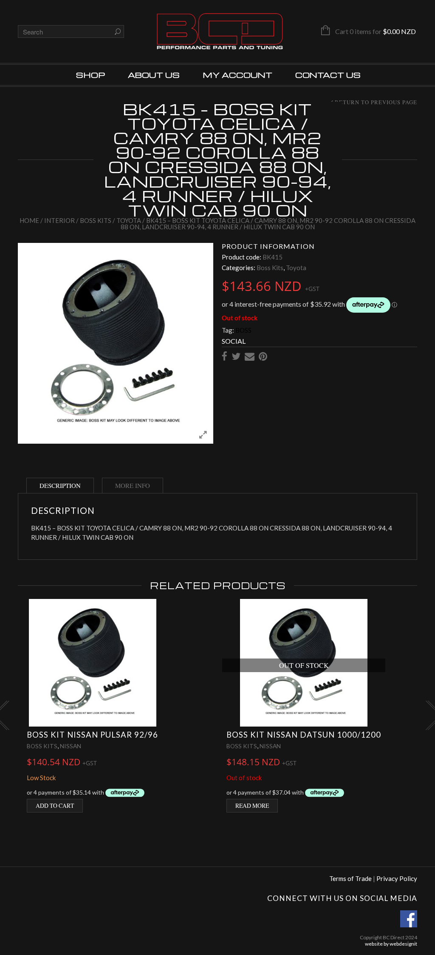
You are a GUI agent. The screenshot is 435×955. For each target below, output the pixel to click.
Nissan (70, 746)
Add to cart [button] (55, 805)
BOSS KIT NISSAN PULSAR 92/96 (92, 734)
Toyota (128, 220)
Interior (59, 220)
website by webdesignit (391, 944)
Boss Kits (95, 220)
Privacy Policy (396, 878)
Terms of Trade (350, 878)
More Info (132, 485)
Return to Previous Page (376, 102)
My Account (237, 75)
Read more (252, 805)
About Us (154, 75)
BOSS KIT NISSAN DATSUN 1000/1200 (303, 734)
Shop (90, 75)
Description (60, 485)
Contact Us (328, 75)
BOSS (243, 330)
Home (29, 220)
